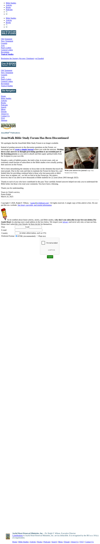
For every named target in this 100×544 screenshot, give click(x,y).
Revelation (5, 52)
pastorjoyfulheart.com (40, 203)
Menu (3, 109)
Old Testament (6, 39)
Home (3, 96)
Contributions (17, 535)
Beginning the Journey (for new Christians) (17, 58)
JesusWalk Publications (10, 133)
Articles (9, 5)
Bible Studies (11, 3)
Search (3, 107)
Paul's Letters (6, 48)
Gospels (4, 43)
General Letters (7, 50)
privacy (65, 222)
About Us (5, 114)
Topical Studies (7, 54)
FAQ (3, 118)
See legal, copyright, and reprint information (35, 205)
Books (8, 7)
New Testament (7, 41)
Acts (3, 45)
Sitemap (4, 120)
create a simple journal (24, 149)
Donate (4, 112)
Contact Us (5, 116)
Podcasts (9, 10)
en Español (39, 58)
